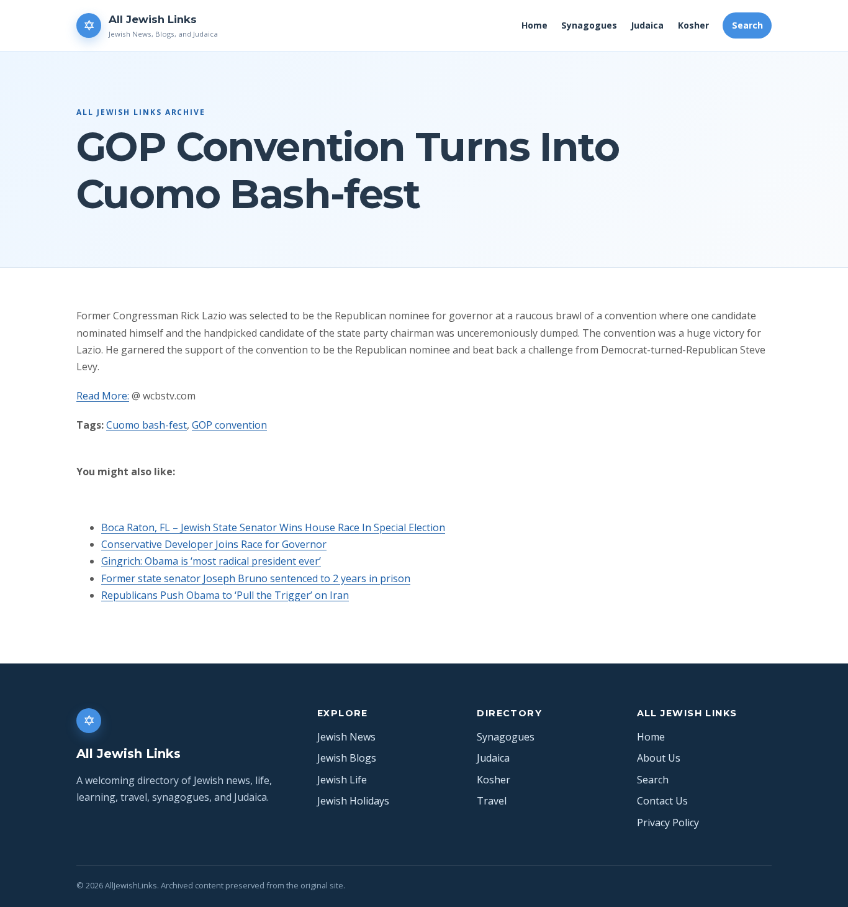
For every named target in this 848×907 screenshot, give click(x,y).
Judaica (647, 25)
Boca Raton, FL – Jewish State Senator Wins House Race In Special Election (273, 527)
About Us (658, 758)
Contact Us (662, 801)
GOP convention (229, 425)
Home (534, 25)
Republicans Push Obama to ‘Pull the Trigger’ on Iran (225, 595)
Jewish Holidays (353, 801)
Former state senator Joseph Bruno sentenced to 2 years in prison (255, 578)
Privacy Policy (668, 822)
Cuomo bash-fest (146, 425)
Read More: (102, 396)
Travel (492, 801)
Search (747, 25)
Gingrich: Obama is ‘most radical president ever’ (211, 561)
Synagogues (589, 25)
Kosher (693, 25)
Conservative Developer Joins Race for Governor (214, 544)
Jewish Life (342, 779)
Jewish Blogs (346, 758)
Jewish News (346, 737)
